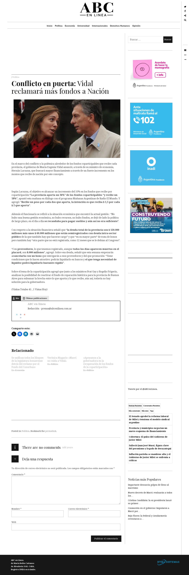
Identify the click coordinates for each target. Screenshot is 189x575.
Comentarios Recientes (151, 406)
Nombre (16, 509)
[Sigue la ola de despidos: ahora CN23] (185, 55)
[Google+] (23, 314)
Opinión (136, 26)
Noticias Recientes (135, 406)
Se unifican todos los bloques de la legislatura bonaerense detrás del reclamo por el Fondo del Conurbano (27, 362)
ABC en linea (37, 304)
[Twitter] (15, 314)
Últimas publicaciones (36, 298)
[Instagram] (19, 317)
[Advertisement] (66, 54)
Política (58, 26)
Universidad (83, 26)
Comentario (18, 474)
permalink (50, 431)
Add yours (67, 447)
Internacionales (100, 26)
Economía (70, 26)
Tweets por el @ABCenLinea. (143, 389)
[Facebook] (19, 314)
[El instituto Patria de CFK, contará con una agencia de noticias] (185, 59)
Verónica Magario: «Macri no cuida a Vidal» (61, 359)
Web (14, 522)
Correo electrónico (78, 509)
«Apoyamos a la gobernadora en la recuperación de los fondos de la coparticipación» (98, 362)
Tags (151, 411)
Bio (17, 298)
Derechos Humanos (120, 26)
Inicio (49, 26)
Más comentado (134, 411)
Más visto (145, 411)
